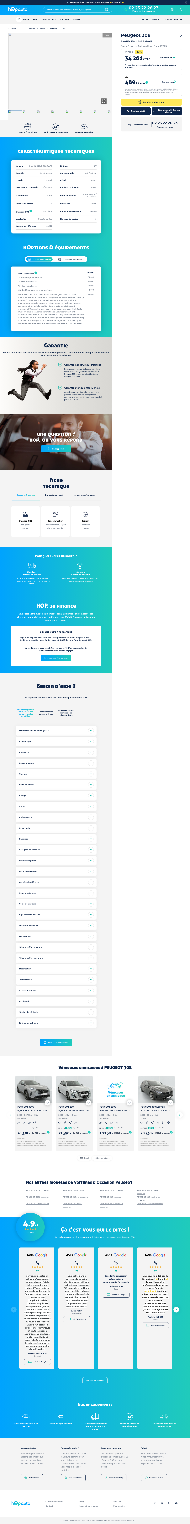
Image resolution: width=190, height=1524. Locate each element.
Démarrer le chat (156, 1478)
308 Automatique (102, 1158)
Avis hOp (117, 1501)
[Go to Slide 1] (15, 111)
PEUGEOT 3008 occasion (37, 1190)
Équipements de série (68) (73, 259)
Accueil (32, 29)
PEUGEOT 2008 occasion (111, 1190)
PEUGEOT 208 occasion (74, 1190)
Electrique (64, 19)
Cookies (65, 1521)
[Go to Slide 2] (29, 111)
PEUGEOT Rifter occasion (37, 1204)
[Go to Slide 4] (58, 111)
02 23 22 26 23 (34, 1478)
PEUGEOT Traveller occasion (150, 1204)
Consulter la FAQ (116, 1478)
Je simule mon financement (56, 658)
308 (63, 29)
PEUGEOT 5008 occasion (37, 1197)
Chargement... (167, 82)
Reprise (145, 19)
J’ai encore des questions (58, 1042)
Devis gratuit (138, 111)
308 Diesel (84, 1158)
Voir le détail (167, 57)
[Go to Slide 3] (44, 111)
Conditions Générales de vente (121, 1521)
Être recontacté (75, 1478)
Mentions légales (77, 1521)
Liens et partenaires (88, 1506)
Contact (49, 1506)
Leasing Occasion (49, 19)
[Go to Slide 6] (86, 111)
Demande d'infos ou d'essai (169, 111)
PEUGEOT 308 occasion (111, 1197)
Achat (42, 29)
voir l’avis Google (40, 1362)
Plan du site (119, 1506)
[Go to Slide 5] (72, 111)
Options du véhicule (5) (42, 259)
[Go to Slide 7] (100, 111)
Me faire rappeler (141, 124)
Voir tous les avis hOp (95, 1381)
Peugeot (53, 29)
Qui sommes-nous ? (54, 1501)
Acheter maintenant (154, 102)
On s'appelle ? (58, 449)
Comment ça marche (173, 19)
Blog (81, 1501)
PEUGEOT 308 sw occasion (75, 1197)
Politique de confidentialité (96, 1521)
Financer (155, 19)
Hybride (76, 19)
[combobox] (77, 9)
